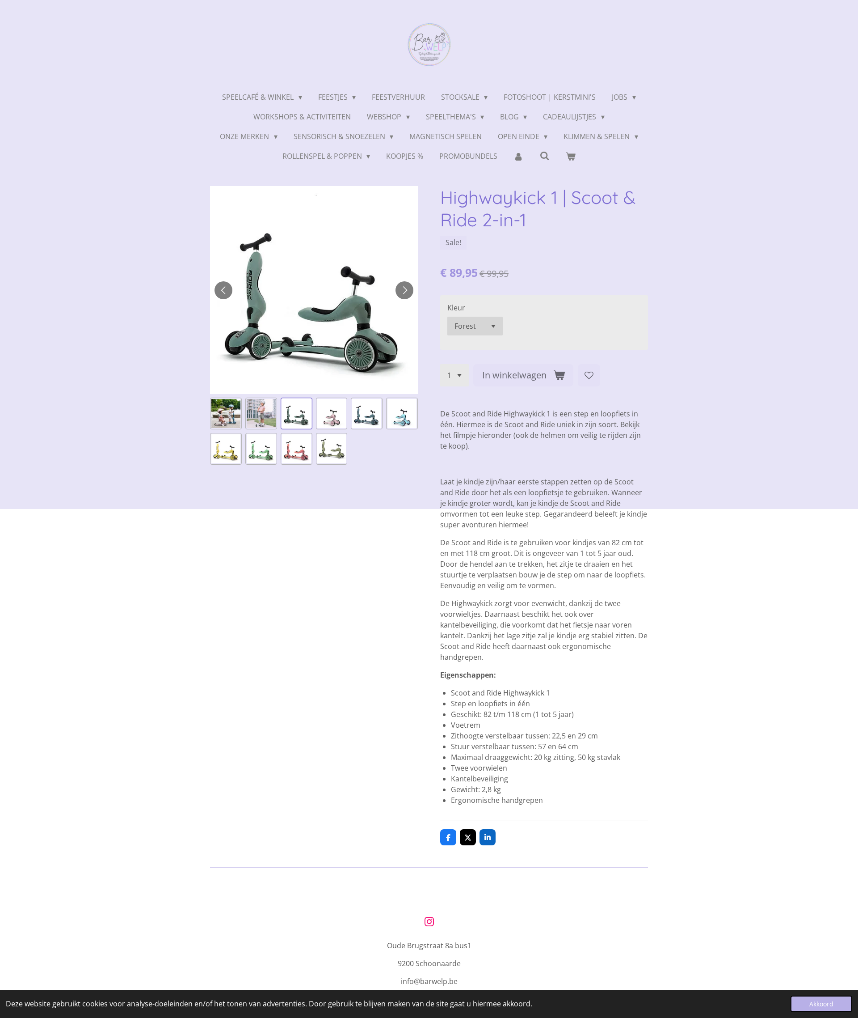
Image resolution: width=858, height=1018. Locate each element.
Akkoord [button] (821, 1004)
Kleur (456, 308)
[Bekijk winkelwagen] (570, 156)
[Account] (518, 156)
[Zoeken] (544, 155)
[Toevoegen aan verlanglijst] (589, 375)
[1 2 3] (454, 375)
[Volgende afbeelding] (404, 290)
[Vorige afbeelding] (223, 290)
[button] (226, 413)
